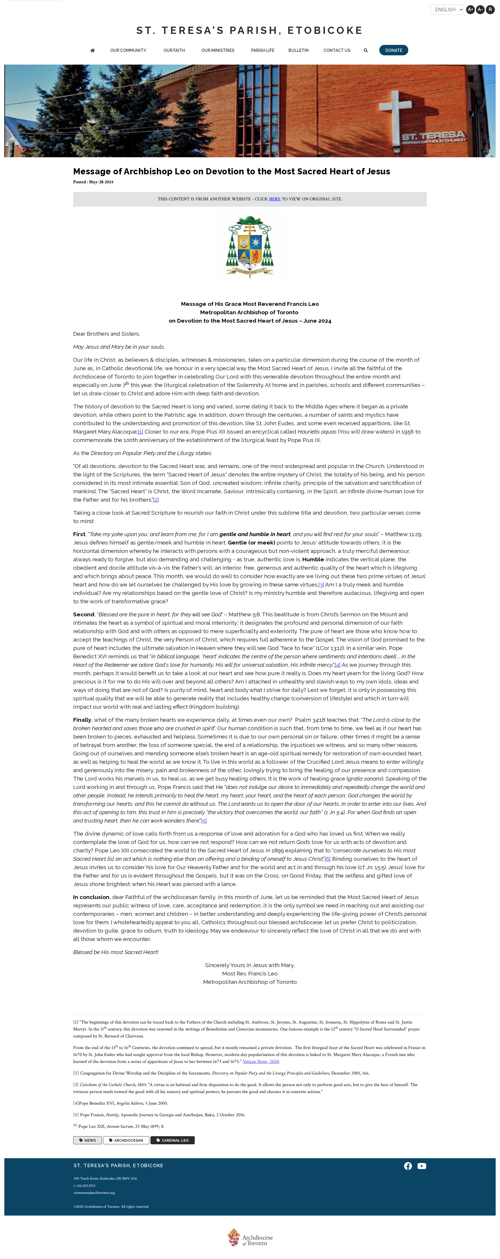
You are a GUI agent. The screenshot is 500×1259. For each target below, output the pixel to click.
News (89, 1140)
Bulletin (298, 50)
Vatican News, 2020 (261, 1062)
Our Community (128, 50)
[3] (321, 584)
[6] (328, 859)
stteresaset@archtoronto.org (94, 1192)
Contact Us (336, 50)
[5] (204, 820)
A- (480, 9)
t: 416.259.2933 (84, 1185)
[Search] (366, 50)
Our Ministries (217, 50)
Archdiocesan (128, 1140)
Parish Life (262, 50)
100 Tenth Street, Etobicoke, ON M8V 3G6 (105, 1178)
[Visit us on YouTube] (422, 1166)
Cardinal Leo (174, 1140)
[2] (156, 499)
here (275, 199)
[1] (140, 431)
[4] (337, 665)
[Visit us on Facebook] (408, 1166)
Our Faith (174, 50)
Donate (393, 50)
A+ (470, 9)
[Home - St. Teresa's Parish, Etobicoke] (92, 50)
